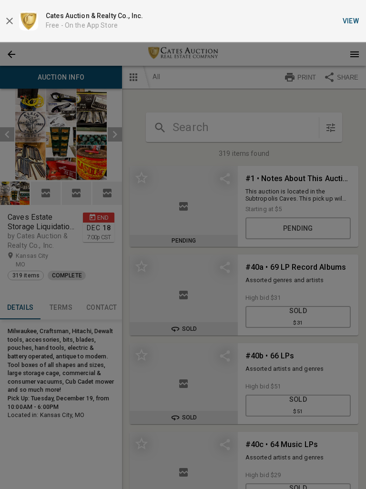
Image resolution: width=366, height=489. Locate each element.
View (351, 21)
